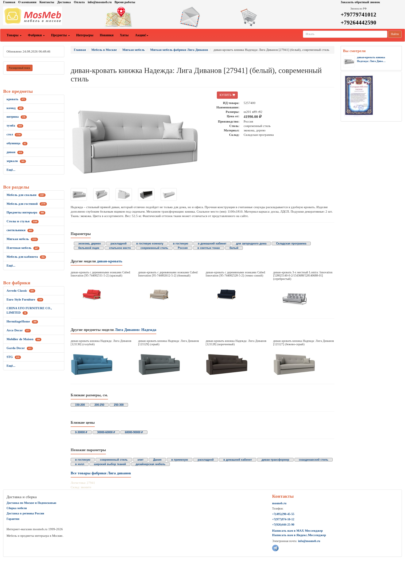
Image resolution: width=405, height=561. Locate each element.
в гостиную (180, 243)
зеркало (15, 161)
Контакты (46, 2)
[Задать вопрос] (202, 17)
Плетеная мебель (22, 247)
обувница (16, 143)
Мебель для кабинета (26, 256)
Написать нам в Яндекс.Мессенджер (299, 535)
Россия (183, 247)
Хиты (124, 35)
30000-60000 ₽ (106, 432)
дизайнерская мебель (150, 464)
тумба (14, 125)
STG (13, 357)
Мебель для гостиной (26, 203)
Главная (9, 2)
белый (234, 247)
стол (13, 134)
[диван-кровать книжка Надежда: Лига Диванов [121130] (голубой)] (101, 364)
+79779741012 (358, 14)
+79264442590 (358, 22)
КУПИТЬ (226, 95)
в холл (79, 464)
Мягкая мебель (21, 239)
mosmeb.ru (279, 503)
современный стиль (154, 247)
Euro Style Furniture (24, 299)
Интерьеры (84, 35)
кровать (16, 99)
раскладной (119, 243)
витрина (16, 116)
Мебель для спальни (25, 195)
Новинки (106, 35)
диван (14, 152)
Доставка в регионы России (25, 513)
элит (140, 459)
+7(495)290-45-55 (283, 514)
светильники (19, 230)
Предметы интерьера (25, 212)
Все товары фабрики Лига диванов (101, 473)
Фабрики (35, 35)
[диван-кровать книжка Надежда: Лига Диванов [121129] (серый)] (168, 364)
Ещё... (11, 169)
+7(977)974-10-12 (283, 519)
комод (14, 108)
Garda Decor (19, 348)
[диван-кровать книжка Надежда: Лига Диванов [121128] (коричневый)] (236, 364)
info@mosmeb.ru (100, 2)
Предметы (59, 35)
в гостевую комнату (149, 243)
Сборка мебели (17, 508)
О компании (27, 2)
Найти (395, 34)
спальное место (120, 247)
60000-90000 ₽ (134, 432)
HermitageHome (21, 321)
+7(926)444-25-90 (283, 524)
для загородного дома (251, 243)
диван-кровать (109, 261)
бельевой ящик (88, 247)
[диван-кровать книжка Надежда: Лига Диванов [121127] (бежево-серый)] (303, 364)
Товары (13, 35)
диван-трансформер (275, 459)
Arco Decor (18, 330)
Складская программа (291, 243)
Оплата (79, 2)
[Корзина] (270, 17)
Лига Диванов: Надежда (135, 330)
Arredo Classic (20, 290)
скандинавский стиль (313, 459)
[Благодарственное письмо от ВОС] (359, 95)
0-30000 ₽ (81, 432)
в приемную (179, 459)
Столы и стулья (22, 221)
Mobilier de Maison (23, 339)
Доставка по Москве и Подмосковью (31, 502)
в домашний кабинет (212, 243)
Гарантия (13, 519)
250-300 (119, 404)
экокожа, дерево (89, 243)
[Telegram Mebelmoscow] (275, 547)
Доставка (64, 2)
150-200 (80, 404)
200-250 (99, 404)
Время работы (125, 2)
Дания (157, 459)
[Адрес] (135, 17)
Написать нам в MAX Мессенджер (297, 530)
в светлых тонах (208, 247)
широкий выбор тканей (110, 464)
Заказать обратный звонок (360, 2)
